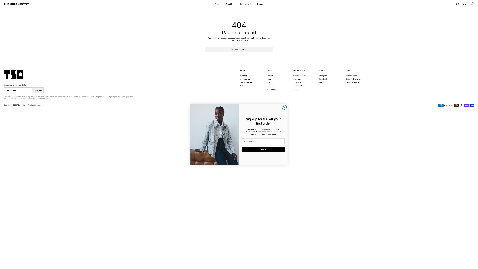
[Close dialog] (284, 107)
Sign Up (263, 149)
